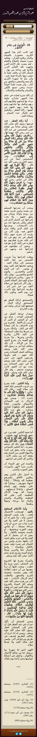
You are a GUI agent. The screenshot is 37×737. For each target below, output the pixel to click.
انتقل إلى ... (30, 21)
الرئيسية (29, 38)
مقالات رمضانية (16, 38)
